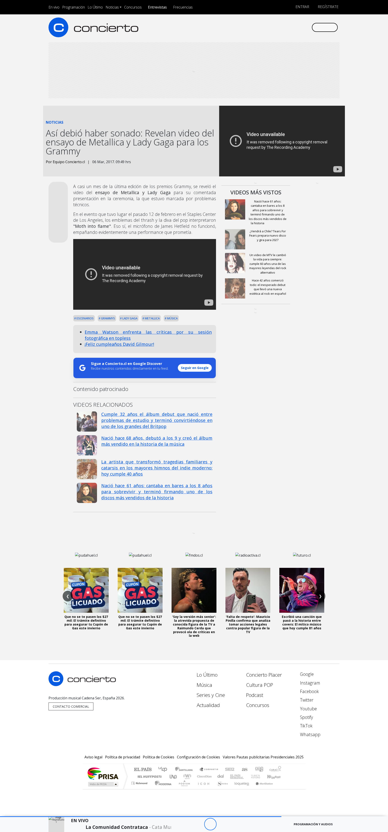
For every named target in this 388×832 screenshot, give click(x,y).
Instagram (309, 683)
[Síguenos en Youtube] (286, 27)
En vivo (54, 7)
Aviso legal (93, 757)
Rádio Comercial (282, 789)
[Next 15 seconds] (222, 824)
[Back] (185, 824)
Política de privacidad (122, 757)
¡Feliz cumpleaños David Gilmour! (119, 344)
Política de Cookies (158, 757)
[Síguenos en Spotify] (293, 27)
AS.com (244, 770)
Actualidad (208, 705)
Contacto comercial (71, 706)
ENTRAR (302, 6)
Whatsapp (309, 734)
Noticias (112, 7)
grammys (107, 318)
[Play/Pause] (210, 824)
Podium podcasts (140, 782)
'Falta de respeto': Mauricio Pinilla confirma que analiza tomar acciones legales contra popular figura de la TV (248, 624)
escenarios (85, 318)
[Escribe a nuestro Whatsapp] (308, 27)
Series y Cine (211, 695)
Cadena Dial (259, 776)
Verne (246, 776)
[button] (140, 816)
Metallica (152, 318)
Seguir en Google (195, 368)
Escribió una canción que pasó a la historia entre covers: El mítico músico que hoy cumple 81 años (302, 622)
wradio (186, 776)
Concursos (133, 7)
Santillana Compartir (209, 770)
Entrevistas (157, 7)
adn (258, 770)
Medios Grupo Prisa (103, 784)
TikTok (306, 726)
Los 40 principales (164, 770)
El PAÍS (142, 770)
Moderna (162, 789)
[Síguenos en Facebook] (271, 27)
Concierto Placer (264, 674)
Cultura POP (259, 684)
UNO (173, 776)
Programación (73, 7)
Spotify (306, 717)
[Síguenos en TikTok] (300, 27)
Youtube (308, 709)
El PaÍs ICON (203, 789)
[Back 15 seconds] (198, 824)
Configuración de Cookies (198, 757)
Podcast (254, 695)
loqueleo (240, 789)
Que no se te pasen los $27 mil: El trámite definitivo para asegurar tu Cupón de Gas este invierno (86, 622)
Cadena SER (229, 770)
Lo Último (95, 7)
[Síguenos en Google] (256, 27)
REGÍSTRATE (327, 6)
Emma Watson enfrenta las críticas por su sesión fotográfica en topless (148, 335)
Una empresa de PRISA (103, 773)
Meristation (262, 789)
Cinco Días (204, 776)
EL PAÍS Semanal (233, 776)
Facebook (309, 691)
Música (172, 318)
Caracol (275, 770)
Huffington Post (148, 776)
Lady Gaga (129, 318)
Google (306, 674)
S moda (221, 789)
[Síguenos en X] (278, 27)
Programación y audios (313, 824)
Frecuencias (183, 7)
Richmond (140, 789)
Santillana (185, 770)
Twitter (306, 700)
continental (220, 776)
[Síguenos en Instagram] (263, 27)
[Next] (235, 824)
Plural (183, 789)
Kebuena (276, 776)
